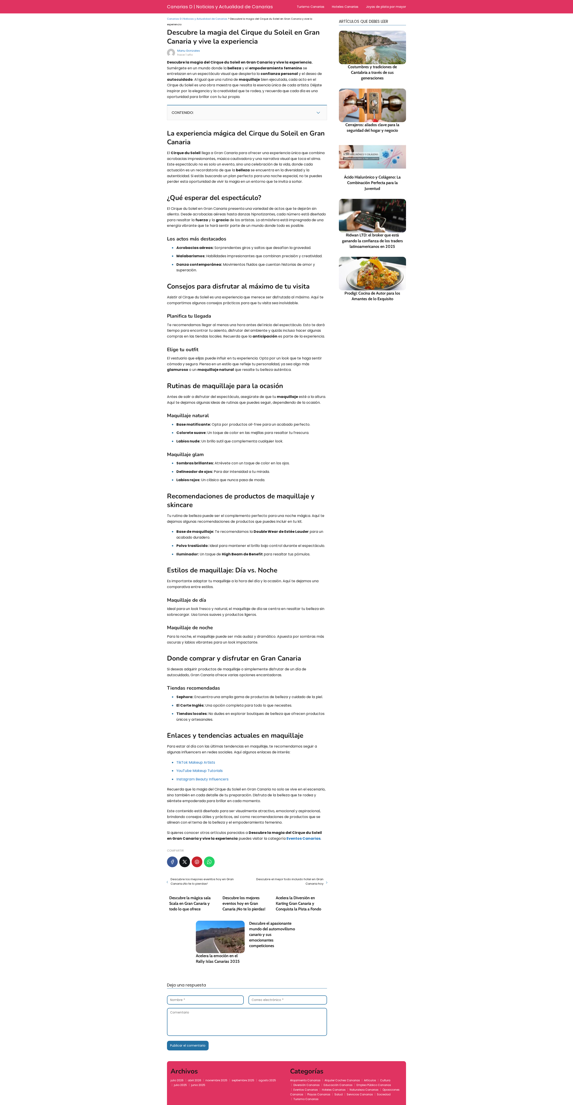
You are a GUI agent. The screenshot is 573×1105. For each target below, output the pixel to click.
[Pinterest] (197, 861)
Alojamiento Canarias (305, 1080)
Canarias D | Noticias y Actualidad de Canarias (220, 7)
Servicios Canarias (360, 1094)
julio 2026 (177, 1080)
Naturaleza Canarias (364, 1090)
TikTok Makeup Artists (195, 762)
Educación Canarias (338, 1085)
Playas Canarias (318, 1094)
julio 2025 (180, 1085)
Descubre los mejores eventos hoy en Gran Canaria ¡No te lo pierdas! (202, 881)
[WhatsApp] (209, 861)
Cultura (385, 1080)
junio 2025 (198, 1085)
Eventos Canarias (305, 1090)
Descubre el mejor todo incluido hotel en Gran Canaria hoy (289, 881)
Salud (338, 1094)
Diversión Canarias (306, 1085)
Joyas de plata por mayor (386, 6)
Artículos (370, 1080)
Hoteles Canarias (345, 6)
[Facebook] (172, 861)
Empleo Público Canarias (374, 1085)
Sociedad (384, 1094)
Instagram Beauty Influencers (202, 779)
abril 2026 (194, 1080)
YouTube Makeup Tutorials (199, 770)
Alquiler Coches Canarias (342, 1080)
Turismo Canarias (310, 6)
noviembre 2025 (216, 1080)
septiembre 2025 (243, 1080)
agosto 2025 (267, 1080)
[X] (184, 861)
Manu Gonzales (188, 51)
